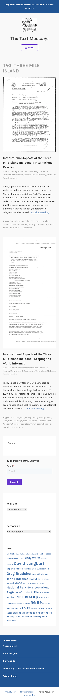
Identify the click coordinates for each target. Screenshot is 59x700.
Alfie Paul (29, 554)
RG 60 (44, 603)
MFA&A (18, 583)
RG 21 (27, 603)
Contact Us (9, 661)
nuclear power (9, 224)
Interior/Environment (13, 174)
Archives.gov (10, 653)
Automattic (29, 695)
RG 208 (48, 609)
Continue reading (40, 212)
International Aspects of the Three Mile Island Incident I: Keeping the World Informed (27, 359)
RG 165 (41, 609)
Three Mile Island (11, 227)
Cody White (32, 558)
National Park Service (22, 587)
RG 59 (51, 224)
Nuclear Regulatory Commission (32, 224)
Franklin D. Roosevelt (38, 569)
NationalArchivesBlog (28, 171)
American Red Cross (42, 554)
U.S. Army (10, 617)
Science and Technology (35, 174)
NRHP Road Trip (27, 597)
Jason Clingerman (40, 574)
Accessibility (10, 646)
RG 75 (18, 608)
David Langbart (43, 221)
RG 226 (9, 613)
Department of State (17, 568)
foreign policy (31, 417)
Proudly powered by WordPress (20, 692)
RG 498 (49, 613)
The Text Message (29, 38)
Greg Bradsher (19, 573)
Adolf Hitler (11, 554)
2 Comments (18, 427)
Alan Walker (20, 554)
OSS (18, 603)
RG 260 (22, 613)
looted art (35, 579)
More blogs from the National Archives (24, 668)
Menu (31, 47)
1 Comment (27, 227)
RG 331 (42, 613)
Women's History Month (36, 616)
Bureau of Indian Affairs (15, 558)
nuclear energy (15, 421)
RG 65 (11, 609)
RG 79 (26, 608)
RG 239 (15, 613)
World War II (11, 620)
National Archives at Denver (33, 583)
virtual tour (19, 616)
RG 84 (34, 608)
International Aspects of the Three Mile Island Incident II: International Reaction (28, 162)
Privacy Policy (10, 676)
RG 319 (36, 613)
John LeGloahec (17, 579)
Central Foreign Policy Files (22, 221)
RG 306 (28, 613)
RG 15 (22, 603)
